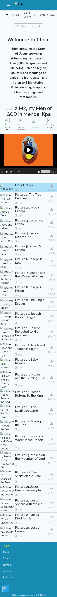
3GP (7, 127)
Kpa (52, 14)
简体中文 (7, 564)
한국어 (6, 552)
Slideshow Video (21, 127)
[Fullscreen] (54, 171)
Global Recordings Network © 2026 (28, 595)
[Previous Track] (2, 171)
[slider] (46, 171)
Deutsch (7, 571)
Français (7, 558)
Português (8, 577)
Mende (41, 14)
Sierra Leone (27, 14)
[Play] (7, 171)
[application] (28, 154)
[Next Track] (11, 171)
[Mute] (38, 171)
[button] (8, 4)
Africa (15, 14)
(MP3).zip (50, 127)
